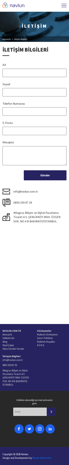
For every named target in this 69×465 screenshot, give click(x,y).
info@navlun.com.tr (25, 191)
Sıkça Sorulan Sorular (13, 348)
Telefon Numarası (14, 103)
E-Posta (8, 123)
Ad (4, 65)
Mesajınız (8, 142)
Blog (5, 341)
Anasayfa (7, 39)
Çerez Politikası (45, 338)
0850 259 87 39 (22, 202)
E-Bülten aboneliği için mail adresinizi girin (34, 402)
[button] (63, 5)
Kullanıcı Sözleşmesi (47, 334)
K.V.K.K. (41, 345)
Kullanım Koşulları (46, 341)
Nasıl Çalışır (8, 345)
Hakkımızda (8, 338)
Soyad (6, 84)
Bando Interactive (41, 457)
